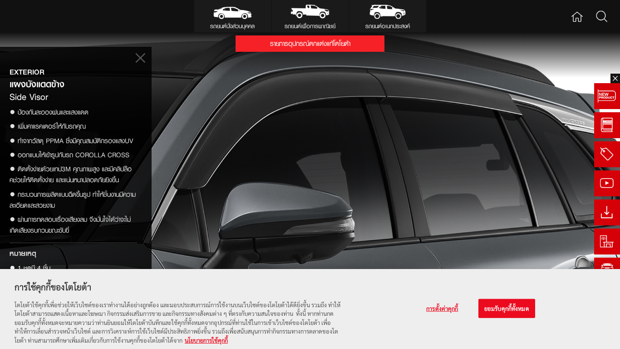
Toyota (34, 16)
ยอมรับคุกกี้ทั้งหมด (506, 308)
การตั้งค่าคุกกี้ (442, 308)
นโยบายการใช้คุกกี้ (206, 340)
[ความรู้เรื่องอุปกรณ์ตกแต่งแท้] (607, 125)
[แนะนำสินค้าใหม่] (607, 96)
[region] (310, 309)
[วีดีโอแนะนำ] (607, 183)
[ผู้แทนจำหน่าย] (607, 241)
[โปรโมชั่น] (607, 154)
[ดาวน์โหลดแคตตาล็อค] (607, 212)
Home (577, 16)
